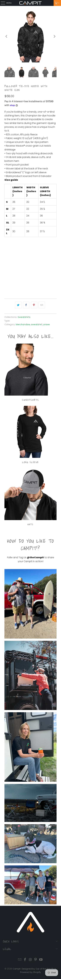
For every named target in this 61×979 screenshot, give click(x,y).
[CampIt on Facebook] (25, 960)
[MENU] (1, 3)
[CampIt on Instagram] (30, 960)
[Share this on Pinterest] (34, 305)
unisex (46, 324)
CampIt (17, 968)
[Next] (54, 36)
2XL (36, 248)
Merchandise (23, 324)
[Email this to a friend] (42, 305)
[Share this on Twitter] (18, 305)
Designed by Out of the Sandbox (39, 968)
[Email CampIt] (20, 960)
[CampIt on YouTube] (41, 960)
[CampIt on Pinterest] (35, 960)
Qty (6, 257)
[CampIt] (30, 3)
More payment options (30, 286)
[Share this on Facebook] (26, 305)
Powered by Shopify (30, 972)
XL (29, 248)
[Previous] (6, 36)
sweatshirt (36, 324)
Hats (30, 497)
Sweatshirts (24, 317)
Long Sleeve (30, 435)
